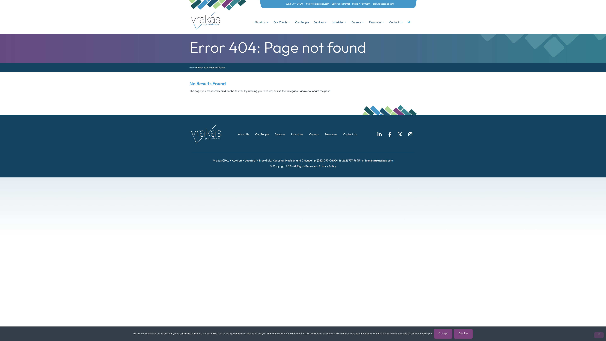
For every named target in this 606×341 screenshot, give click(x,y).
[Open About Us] (267, 22)
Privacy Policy (327, 166)
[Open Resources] (383, 22)
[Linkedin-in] (379, 134)
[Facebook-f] (390, 134)
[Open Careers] (363, 22)
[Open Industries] (345, 22)
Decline (463, 333)
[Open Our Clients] (289, 22)
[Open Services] (325, 22)
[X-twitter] (400, 134)
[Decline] (599, 335)
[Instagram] (410, 134)
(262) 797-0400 (327, 160)
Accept (443, 333)
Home (192, 67)
